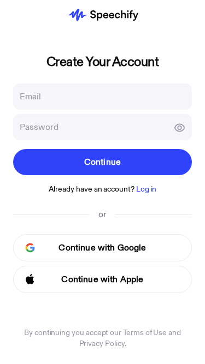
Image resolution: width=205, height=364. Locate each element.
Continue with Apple (102, 279)
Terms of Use (145, 332)
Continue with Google (102, 247)
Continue (102, 162)
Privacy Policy (102, 343)
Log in (146, 189)
